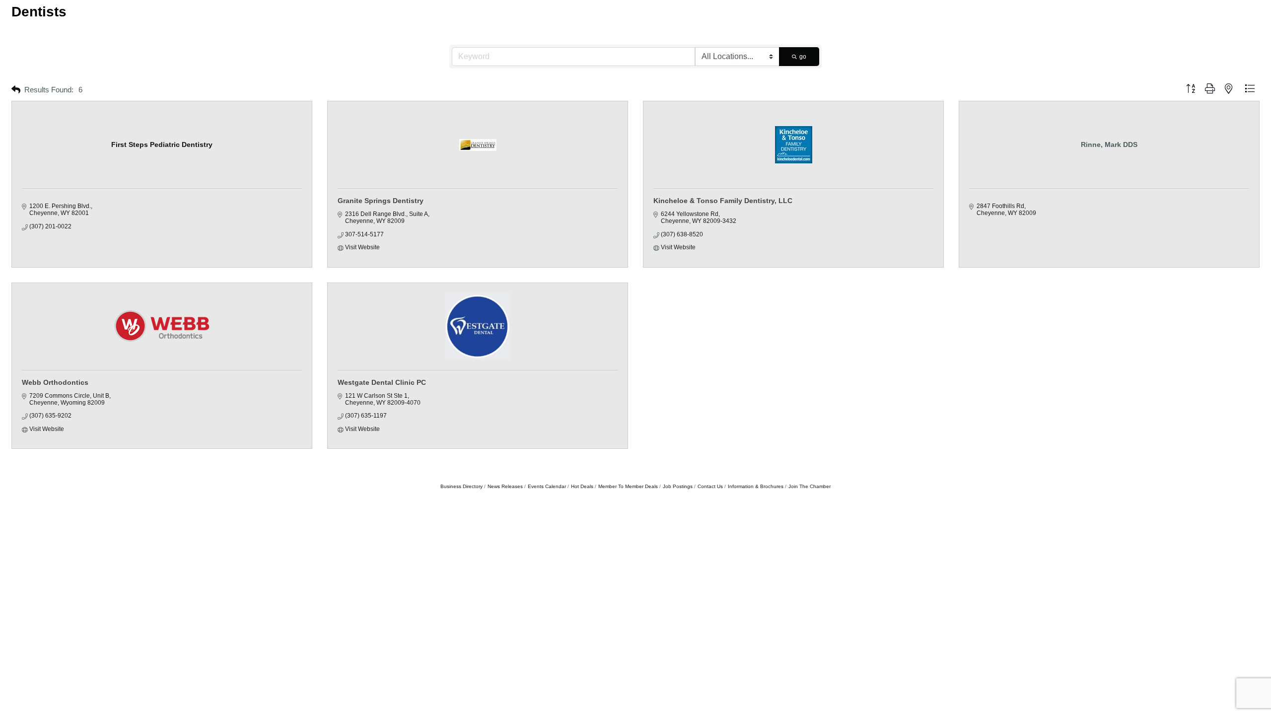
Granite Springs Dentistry (381, 201)
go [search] (802, 56)
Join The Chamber (809, 486)
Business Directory (461, 486)
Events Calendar (547, 486)
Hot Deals (582, 486)
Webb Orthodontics (55, 382)
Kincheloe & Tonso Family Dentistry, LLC (722, 201)
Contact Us (710, 486)
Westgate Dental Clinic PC (382, 382)
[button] (15, 90)
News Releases (505, 486)
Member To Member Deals (628, 486)
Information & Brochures (755, 486)
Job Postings (678, 486)
